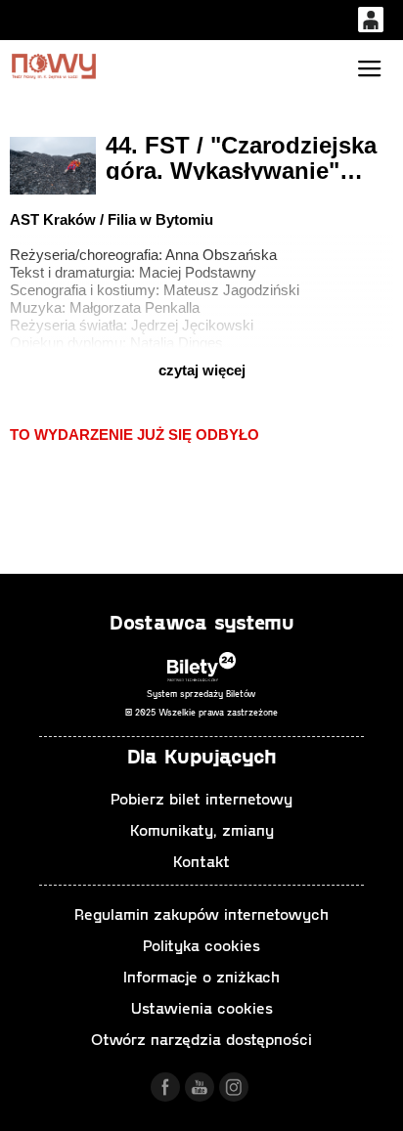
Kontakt (201, 860)
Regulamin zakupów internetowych (201, 913)
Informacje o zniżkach (201, 976)
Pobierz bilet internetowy (201, 798)
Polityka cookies (201, 944)
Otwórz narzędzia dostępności (201, 1038)
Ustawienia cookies (202, 1007)
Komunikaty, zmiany (202, 829)
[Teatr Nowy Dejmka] (54, 66)
